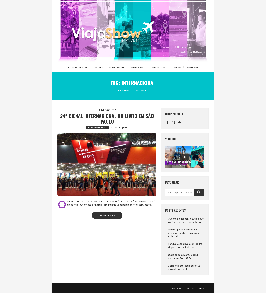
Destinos (98, 67)
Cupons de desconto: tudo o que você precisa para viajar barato (186, 220)
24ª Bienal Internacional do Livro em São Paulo (107, 118)
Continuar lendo (107, 215)
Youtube (176, 67)
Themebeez (202, 288)
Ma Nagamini (121, 127)
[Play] (184, 157)
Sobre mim (192, 67)
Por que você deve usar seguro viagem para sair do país (185, 245)
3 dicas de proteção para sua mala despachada (184, 267)
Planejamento (117, 67)
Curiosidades (158, 67)
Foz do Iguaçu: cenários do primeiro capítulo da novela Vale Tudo (183, 233)
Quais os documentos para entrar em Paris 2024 (183, 256)
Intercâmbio (138, 67)
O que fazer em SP (78, 67)
